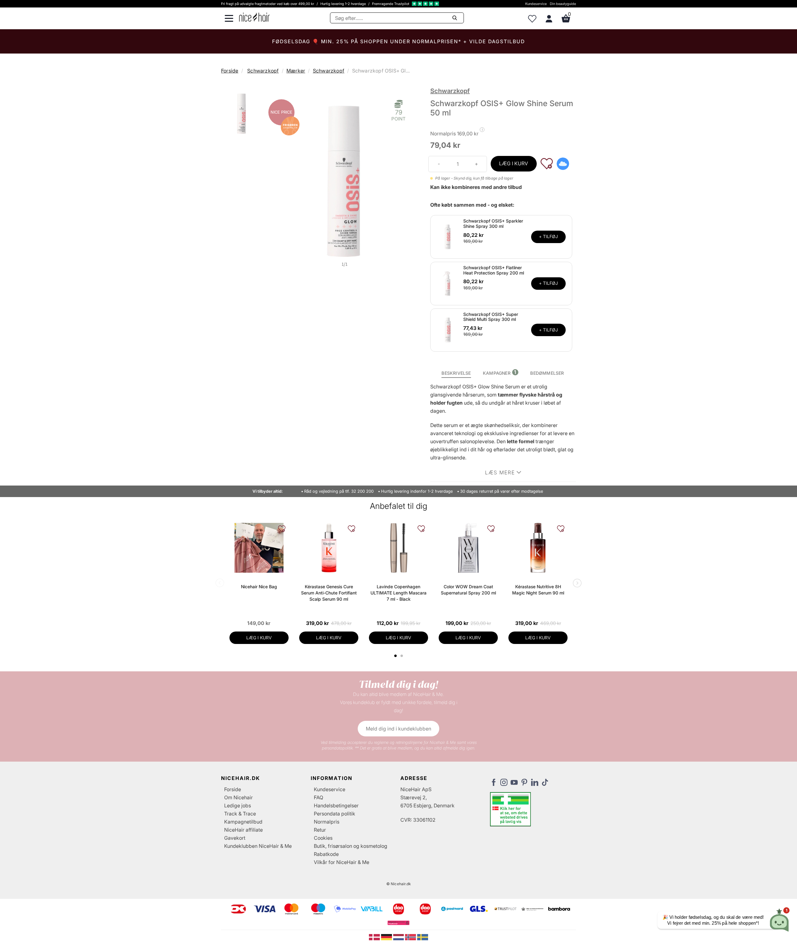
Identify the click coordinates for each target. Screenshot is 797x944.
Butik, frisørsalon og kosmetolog (350, 846)
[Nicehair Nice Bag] (259, 548)
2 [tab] (402, 656)
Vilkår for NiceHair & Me (341, 862)
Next (576, 583)
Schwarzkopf (263, 71)
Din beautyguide (563, 4)
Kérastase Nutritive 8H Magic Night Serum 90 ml (538, 589)
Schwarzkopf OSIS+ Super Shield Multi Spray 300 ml (490, 317)
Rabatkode (326, 854)
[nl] (399, 936)
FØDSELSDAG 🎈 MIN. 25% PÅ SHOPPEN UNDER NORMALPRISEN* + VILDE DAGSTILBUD (398, 41)
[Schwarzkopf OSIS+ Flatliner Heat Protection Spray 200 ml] (447, 283)
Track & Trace (240, 813)
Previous (221, 583)
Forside (229, 71)
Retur (320, 830)
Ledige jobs (237, 805)
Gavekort (234, 838)
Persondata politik (334, 813)
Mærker (295, 71)
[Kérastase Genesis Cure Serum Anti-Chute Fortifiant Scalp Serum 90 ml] (328, 548)
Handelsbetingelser (336, 805)
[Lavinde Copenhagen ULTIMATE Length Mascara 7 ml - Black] (398, 548)
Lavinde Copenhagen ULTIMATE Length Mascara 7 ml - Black (398, 593)
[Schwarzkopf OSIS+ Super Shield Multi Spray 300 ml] (447, 329)
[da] (375, 936)
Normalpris (326, 822)
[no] (411, 936)
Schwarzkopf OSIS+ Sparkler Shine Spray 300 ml (493, 223)
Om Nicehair (238, 797)
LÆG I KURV (513, 163)
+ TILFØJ (548, 236)
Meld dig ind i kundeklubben (398, 729)
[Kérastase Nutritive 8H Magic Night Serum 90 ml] (538, 548)
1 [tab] (396, 656)
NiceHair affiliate (243, 830)
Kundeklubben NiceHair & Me (258, 846)
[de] (387, 936)
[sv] (422, 936)
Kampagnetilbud (243, 822)
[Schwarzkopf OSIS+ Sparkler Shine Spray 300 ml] (447, 236)
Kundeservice (536, 4)
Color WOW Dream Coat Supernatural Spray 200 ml (468, 589)
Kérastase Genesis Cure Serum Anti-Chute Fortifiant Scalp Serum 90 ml (329, 593)
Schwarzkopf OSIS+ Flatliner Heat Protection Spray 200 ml (493, 270)
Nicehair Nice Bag (259, 586)
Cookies (323, 838)
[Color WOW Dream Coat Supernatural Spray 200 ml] (468, 548)
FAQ (318, 797)
